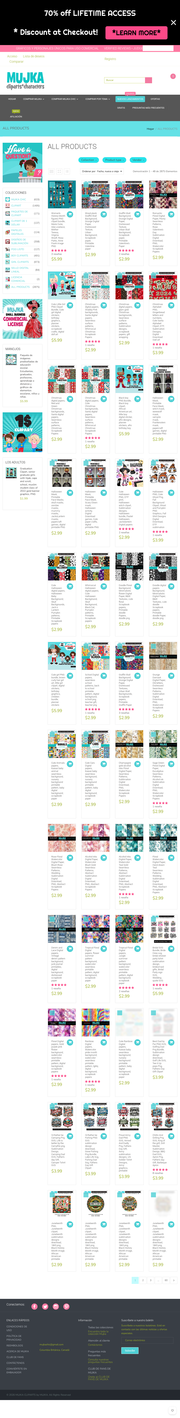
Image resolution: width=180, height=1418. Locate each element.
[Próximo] (173, 1280)
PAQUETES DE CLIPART (19, 213)
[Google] (74, 1304)
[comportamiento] (122, 1304)
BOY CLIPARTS (19, 255)
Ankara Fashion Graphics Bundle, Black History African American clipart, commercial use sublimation (29, 365)
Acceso (12, 56)
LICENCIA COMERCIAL (18, 279)
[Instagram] (55, 1306)
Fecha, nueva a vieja (108, 171)
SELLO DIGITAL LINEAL (20, 269)
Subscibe (130, 1350)
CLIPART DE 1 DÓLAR (19, 222)
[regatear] (100, 1304)
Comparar (16, 61)
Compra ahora (21, 452)
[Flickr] (87, 1304)
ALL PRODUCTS (20, 287)
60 (166, 1280)
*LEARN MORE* (136, 33)
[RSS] (82, 1304)
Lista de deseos (33, 56)
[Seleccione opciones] (70, 214)
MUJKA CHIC (18, 199)
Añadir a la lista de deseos (52, 184)
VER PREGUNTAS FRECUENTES (24, 180)
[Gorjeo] (45, 1306)
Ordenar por (88, 171)
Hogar (150, 129)
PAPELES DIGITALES (17, 232)
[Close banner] (173, 22)
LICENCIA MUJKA (21, 339)
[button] (89, 160)
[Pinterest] (66, 1306)
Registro (110, 59)
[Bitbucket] (91, 1304)
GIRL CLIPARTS (20, 262)
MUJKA (44, 1395)
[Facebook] (34, 1306)
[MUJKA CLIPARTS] (25, 80)
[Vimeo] (104, 1304)
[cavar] (117, 1304)
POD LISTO (17, 249)
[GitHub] (78, 1304)
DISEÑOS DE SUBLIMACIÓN (19, 241)
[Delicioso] (109, 1304)
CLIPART (16, 205)
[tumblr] (96, 1304)
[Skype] (113, 1304)
